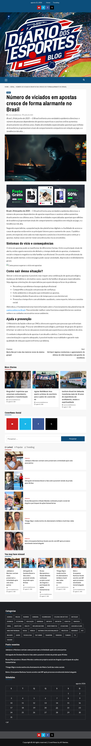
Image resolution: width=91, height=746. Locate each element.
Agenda (9, 617)
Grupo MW (17, 626)
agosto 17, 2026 (67, 407)
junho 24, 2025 (28, 115)
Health (27, 626)
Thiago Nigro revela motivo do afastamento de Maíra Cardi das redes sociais (62, 577)
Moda (25, 630)
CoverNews (52, 742)
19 (34, 708)
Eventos (67, 621)
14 (57, 703)
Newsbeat (74, 630)
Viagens (9, 639)
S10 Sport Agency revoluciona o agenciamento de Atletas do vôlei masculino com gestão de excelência (66, 353)
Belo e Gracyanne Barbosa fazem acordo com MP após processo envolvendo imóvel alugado (78, 578)
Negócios (64, 630)
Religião (10, 635)
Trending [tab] (30, 447)
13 (45, 703)
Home (48, 2)
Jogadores (64, 626)
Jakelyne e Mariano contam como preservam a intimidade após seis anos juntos (12, 578)
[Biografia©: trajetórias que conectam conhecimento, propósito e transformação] (18, 380)
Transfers (48, 635)
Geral (8, 92)
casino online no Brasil (15, 310)
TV (75, 635)
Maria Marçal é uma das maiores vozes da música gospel (25, 352)
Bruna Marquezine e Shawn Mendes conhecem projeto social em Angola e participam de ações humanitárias (47, 502)
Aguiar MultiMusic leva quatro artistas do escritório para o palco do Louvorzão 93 (45, 395)
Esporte (49, 621)
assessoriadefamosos (15, 115)
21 (57, 708)
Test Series (38, 635)
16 (80, 703)
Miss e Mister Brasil (13, 630)
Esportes (58, 621)
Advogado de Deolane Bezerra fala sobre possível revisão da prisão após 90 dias (29, 577)
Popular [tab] (19, 447)
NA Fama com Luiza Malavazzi (48, 630)
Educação (30, 621)
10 (11, 703)
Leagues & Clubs (76, 626)
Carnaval (35, 617)
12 (34, 703)
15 (68, 703)
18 (23, 708)
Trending (56, 2)
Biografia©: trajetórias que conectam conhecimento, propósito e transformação (17, 394)
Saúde (18, 635)
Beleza (18, 617)
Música (32, 630)
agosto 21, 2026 (12, 591)
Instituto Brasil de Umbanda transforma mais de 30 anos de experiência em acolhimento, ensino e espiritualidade (73, 396)
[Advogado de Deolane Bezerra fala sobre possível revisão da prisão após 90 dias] (14, 480)
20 (45, 708)
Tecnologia (27, 635)
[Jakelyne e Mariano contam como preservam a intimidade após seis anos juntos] (14, 460)
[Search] (83, 80)
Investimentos (52, 626)
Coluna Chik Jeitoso (61, 617)
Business (26, 617)
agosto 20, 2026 (12, 401)
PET (82, 630)
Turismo (68, 635)
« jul (7, 722)
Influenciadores (38, 626)
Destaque (74, 617)
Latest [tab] (9, 447)
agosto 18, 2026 (39, 404)
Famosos (27, 458)
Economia (19, 621)
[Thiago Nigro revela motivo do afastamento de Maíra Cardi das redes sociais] (14, 521)
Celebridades (46, 617)
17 (11, 708)
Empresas (40, 621)
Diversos (10, 621)
